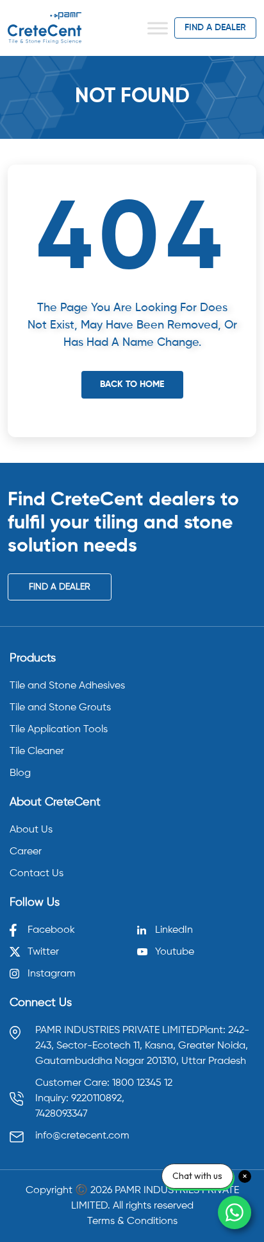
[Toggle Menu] (157, 28)
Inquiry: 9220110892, (79, 1099)
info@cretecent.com (82, 1136)
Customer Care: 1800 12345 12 (103, 1083)
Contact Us (36, 874)
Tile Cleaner (37, 751)
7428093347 (61, 1114)
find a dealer (215, 27)
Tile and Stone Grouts (60, 708)
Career (26, 852)
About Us (31, 830)
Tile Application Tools (59, 729)
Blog (20, 773)
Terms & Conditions (132, 1221)
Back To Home (132, 384)
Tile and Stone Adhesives (67, 686)
